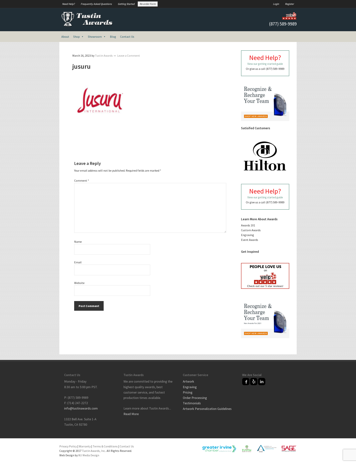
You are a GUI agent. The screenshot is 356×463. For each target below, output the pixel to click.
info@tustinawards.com (81, 408)
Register (289, 4)
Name (78, 241)
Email (78, 262)
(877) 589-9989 (283, 24)
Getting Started (126, 4)
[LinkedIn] (261, 381)
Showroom (95, 36)
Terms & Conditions (105, 446)
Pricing (187, 392)
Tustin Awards (87, 19)
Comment (81, 180)
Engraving (247, 235)
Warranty (85, 446)
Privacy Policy (68, 446)
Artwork (188, 381)
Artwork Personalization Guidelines (207, 409)
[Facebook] (245, 381)
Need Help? (68, 4)
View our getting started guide (265, 64)
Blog (113, 36)
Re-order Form (148, 4)
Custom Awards (251, 230)
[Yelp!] (253, 381)
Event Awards (249, 240)
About (65, 36)
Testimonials (192, 403)
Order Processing (195, 398)
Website (79, 283)
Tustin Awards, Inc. (94, 451)
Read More (131, 414)
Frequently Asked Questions (96, 4)
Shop (76, 36)
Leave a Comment (128, 55)
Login (276, 4)
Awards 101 (248, 225)
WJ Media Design (88, 455)
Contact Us (127, 36)
